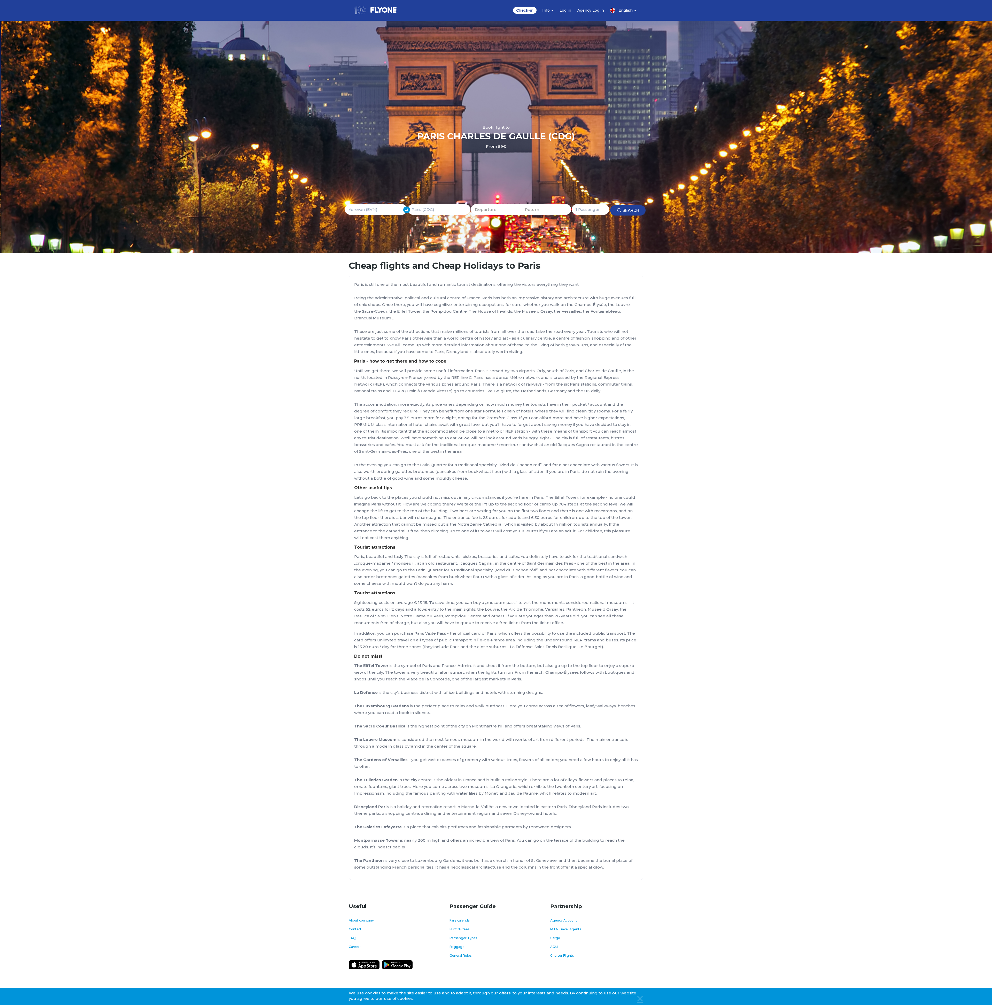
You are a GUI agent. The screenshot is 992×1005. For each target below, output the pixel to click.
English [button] (626, 10)
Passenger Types (463, 938)
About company (361, 920)
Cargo (555, 938)
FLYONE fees (459, 929)
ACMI (554, 947)
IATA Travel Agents (565, 929)
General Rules (460, 955)
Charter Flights (562, 955)
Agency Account (563, 920)
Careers (355, 947)
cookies (373, 993)
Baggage (457, 947)
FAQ (352, 938)
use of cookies (398, 998)
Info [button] (546, 10)
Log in (565, 10)
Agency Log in (590, 10)
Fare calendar (460, 920)
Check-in (524, 10)
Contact (355, 929)
